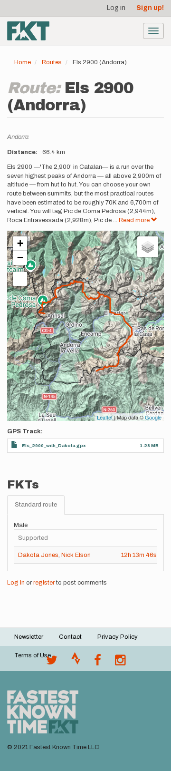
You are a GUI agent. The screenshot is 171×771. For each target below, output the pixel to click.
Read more (135, 220)
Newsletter (28, 637)
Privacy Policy (117, 637)
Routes (52, 62)
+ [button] (20, 243)
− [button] (20, 258)
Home (22, 62)
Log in (116, 7)
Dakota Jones (38, 555)
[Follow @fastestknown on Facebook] (97, 662)
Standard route (36, 504)
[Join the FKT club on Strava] (75, 662)
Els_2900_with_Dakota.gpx (54, 445)
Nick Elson (76, 555)
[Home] (28, 30)
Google (153, 417)
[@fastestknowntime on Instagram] (120, 662)
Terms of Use (32, 655)
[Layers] (147, 246)
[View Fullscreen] (20, 279)
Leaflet (105, 417)
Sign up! (150, 7)
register (44, 582)
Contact (70, 637)
